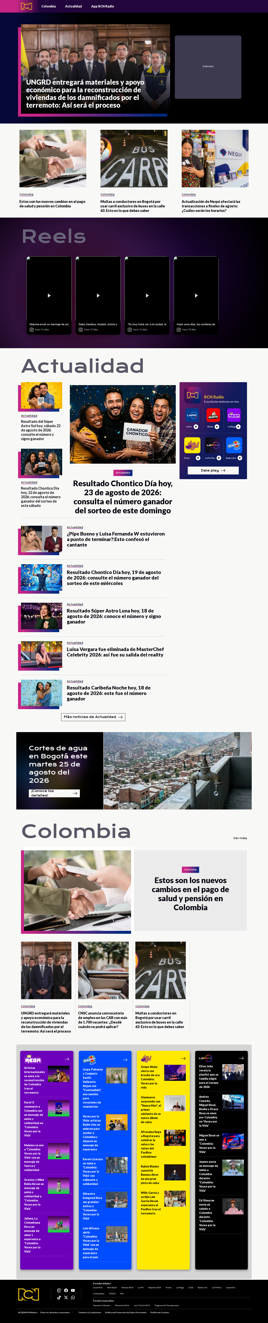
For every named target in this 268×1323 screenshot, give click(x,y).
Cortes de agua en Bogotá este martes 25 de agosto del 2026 (58, 764)
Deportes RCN (154, 1287)
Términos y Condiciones (89, 1312)
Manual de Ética (122, 1305)
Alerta (168, 1287)
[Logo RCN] (28, 1294)
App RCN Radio (102, 6)
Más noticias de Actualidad (90, 717)
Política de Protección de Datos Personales (126, 1312)
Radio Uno (202, 1287)
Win (122, 1293)
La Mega (180, 1287)
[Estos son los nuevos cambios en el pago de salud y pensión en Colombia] (52, 158)
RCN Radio (112, 1287)
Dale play (210, 470)
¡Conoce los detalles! (42, 793)
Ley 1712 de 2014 (142, 1305)
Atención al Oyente (101, 1305)
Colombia (48, 6)
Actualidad (73, 6)
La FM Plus (217, 1287)
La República (98, 1293)
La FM (140, 1287)
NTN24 (112, 1293)
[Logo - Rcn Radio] (26, 6)
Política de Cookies (159, 1312)
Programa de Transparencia (167, 1305)
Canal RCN (97, 1287)
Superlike (230, 1287)
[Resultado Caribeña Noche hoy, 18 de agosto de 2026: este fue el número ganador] (41, 693)
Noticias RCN (127, 1287)
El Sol (191, 1287)
